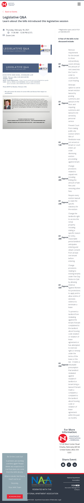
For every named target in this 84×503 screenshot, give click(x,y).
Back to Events (11, 12)
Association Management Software (72, 488)
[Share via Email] (63, 465)
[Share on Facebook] (69, 465)
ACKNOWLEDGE (15, 496)
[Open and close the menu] (48, 4)
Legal (59, 500)
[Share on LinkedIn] (75, 465)
